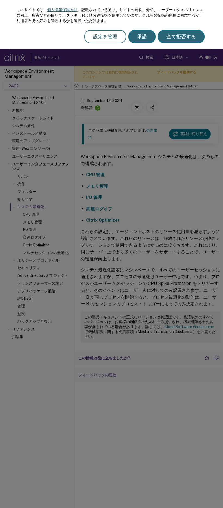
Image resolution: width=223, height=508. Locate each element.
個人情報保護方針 (62, 10)
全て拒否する (181, 36)
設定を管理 (105, 36)
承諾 (142, 36)
